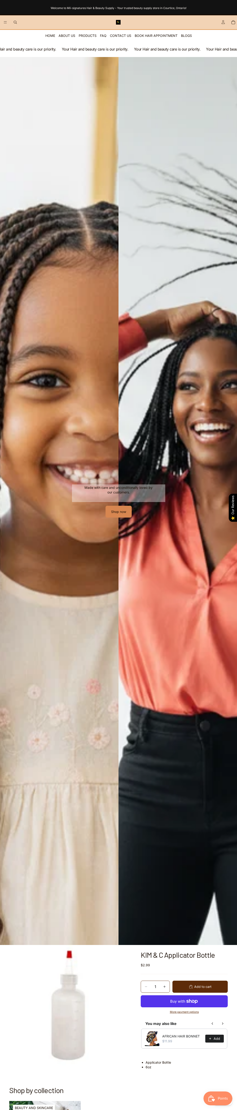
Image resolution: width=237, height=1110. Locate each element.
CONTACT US (120, 36)
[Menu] (5, 22)
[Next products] (223, 1023)
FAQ (103, 36)
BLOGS (186, 36)
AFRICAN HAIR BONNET (181, 1036)
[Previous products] (212, 1023)
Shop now (118, 512)
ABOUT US (67, 36)
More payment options (184, 1012)
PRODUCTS (88, 36)
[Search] (15, 22)
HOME (50, 36)
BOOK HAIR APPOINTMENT (156, 36)
